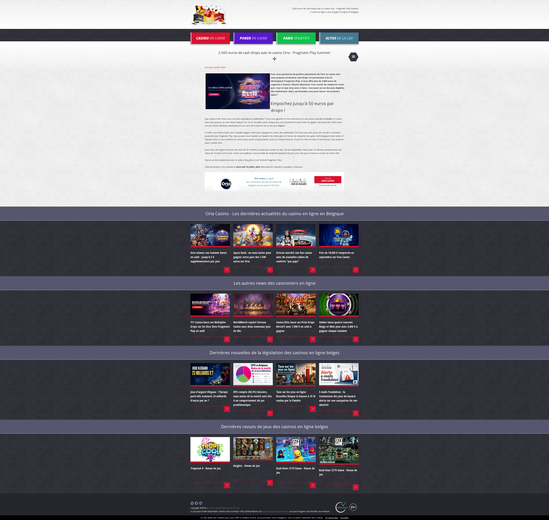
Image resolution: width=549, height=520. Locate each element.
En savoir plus (331, 517)
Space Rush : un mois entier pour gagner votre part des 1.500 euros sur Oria (252, 257)
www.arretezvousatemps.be (275, 511)
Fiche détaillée (329, 185)
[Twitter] (196, 503)
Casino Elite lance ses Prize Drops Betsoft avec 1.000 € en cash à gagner (295, 326)
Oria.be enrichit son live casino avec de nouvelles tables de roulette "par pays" (294, 257)
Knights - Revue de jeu (246, 466)
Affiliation (222, 508)
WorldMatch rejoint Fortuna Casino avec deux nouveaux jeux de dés (252, 326)
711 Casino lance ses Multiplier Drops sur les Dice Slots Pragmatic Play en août (210, 326)
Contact (212, 508)
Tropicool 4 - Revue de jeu (205, 468)
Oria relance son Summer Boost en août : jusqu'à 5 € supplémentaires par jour (208, 257)
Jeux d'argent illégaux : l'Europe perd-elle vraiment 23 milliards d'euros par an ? (209, 396)
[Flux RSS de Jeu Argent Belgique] (192, 503)
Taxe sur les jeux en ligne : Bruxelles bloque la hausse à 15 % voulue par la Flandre (295, 396)
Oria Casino (327, 179)
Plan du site (234, 508)
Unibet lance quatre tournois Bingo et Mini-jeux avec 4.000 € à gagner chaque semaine (338, 326)
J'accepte (344, 517)
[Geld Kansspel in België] (200, 503)
